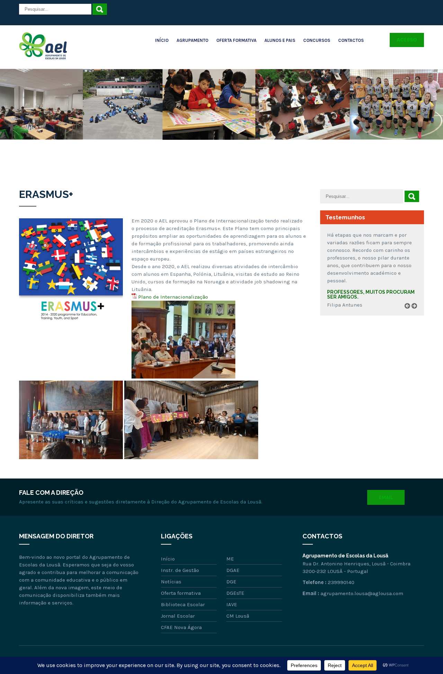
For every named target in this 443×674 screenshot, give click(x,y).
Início (162, 40)
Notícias (171, 582)
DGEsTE (235, 593)
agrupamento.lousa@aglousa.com (361, 593)
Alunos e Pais (279, 40)
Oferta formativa (181, 593)
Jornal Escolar (178, 616)
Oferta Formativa (236, 40)
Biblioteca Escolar (183, 604)
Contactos (351, 40)
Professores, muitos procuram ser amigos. (371, 294)
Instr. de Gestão (180, 570)
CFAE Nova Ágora (181, 627)
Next (417, 313)
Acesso (407, 39)
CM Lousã (237, 616)
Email (386, 497)
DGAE (232, 570)
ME (230, 559)
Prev (410, 313)
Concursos (316, 40)
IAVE (231, 604)
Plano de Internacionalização (173, 297)
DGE (231, 582)
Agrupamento (192, 40)
